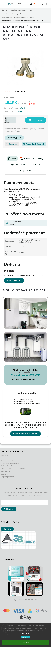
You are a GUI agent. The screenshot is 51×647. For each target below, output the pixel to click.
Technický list (16, 222)
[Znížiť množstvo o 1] (6, 121)
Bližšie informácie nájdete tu (25, 434)
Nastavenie (25, 637)
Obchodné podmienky (10, 463)
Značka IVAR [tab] (25, 171)
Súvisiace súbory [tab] (20, 157)
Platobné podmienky (9, 466)
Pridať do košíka (35, 120)
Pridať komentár (14, 281)
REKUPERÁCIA (25, 372)
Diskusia (36, 165)
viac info (25, 633)
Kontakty (4, 455)
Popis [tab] (14, 159)
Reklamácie (5, 471)
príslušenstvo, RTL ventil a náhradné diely (29, 241)
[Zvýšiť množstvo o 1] (6, 119)
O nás (3, 458)
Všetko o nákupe (8, 460)
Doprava (4, 474)
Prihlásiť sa (8, 509)
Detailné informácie (14, 137)
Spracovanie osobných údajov (13, 469)
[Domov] (3, 10)
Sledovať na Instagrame (27, 599)
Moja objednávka (8, 477)
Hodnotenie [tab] (20, 165)
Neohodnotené (20, 91)
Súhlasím (25, 642)
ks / (7, 529)
